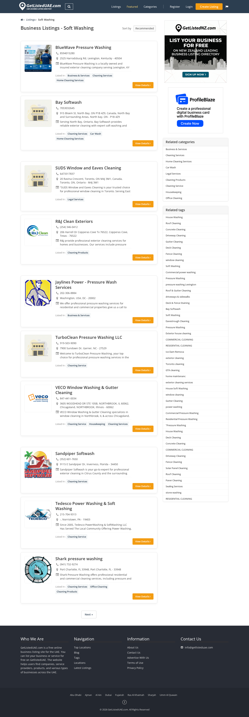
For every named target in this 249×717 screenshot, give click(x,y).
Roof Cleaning (173, 223)
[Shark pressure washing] (38, 569)
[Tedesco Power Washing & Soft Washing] (38, 514)
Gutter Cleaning (174, 241)
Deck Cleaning (173, 247)
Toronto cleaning (175, 364)
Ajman (88, 695)
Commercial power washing (181, 272)
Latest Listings (82, 668)
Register (175, 6)
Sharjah (152, 695)
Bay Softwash (173, 309)
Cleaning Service (77, 365)
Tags (77, 657)
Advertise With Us (138, 657)
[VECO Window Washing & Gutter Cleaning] (38, 398)
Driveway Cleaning (176, 235)
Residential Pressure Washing (181, 419)
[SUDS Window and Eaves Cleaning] (38, 178)
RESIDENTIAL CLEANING (179, 345)
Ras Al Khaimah (136, 695)
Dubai (108, 695)
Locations (79, 662)
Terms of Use (135, 662)
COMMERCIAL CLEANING (179, 339)
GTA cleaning (173, 370)
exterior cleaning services (179, 382)
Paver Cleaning (174, 480)
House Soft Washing (177, 388)
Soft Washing (173, 266)
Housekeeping (97, 424)
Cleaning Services (102, 75)
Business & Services (79, 75)
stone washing (173, 492)
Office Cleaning (98, 586)
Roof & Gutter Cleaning (178, 290)
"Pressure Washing (176, 425)
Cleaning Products (78, 252)
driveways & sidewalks (178, 296)
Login (189, 6)
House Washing (174, 217)
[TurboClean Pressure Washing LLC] (38, 348)
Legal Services (75, 199)
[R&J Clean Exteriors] (38, 232)
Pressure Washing (175, 278)
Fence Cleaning (174, 253)
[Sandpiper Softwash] (38, 464)
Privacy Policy (135, 668)
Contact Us (133, 652)
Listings (116, 6)
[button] (227, 6)
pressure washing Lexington (181, 284)
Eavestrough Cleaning (177, 321)
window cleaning (175, 260)
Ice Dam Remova (175, 351)
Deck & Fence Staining (178, 303)
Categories (150, 6)
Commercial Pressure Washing (182, 413)
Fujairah (119, 695)
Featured (132, 6)
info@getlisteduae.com (199, 647)
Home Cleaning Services (70, 80)
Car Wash (95, 133)
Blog (76, 652)
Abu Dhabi (75, 695)
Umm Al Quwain (168, 695)
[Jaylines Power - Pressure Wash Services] (38, 293)
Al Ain (99, 695)
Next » (89, 614)
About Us (132, 647)
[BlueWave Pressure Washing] (38, 58)
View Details (142, 85)
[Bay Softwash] (38, 113)
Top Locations (82, 647)
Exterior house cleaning (178, 333)
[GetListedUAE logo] (39, 6)
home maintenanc (176, 376)
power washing (174, 406)
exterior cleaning (175, 358)
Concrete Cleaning (175, 229)
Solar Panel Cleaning (177, 468)
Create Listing (209, 6)
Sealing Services (174, 486)
